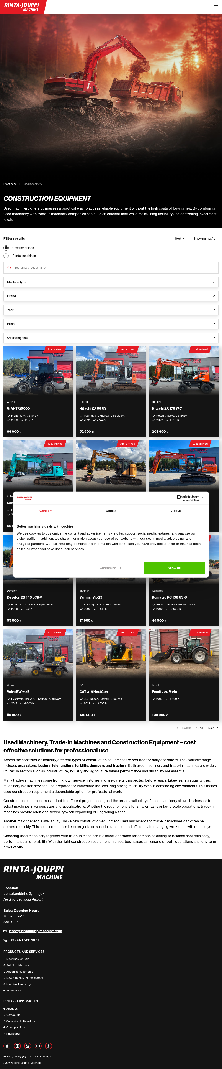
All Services (13, 990)
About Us (12, 1008)
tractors (120, 765)
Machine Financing (18, 984)
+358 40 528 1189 (24, 940)
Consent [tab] (45, 511)
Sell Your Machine (17, 965)
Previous (186, 727)
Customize (108, 567)
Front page (10, 184)
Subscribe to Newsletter (21, 1021)
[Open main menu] (216, 7)
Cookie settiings (40, 1056)
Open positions (15, 1027)
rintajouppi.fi (14, 1033)
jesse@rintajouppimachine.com (35, 931)
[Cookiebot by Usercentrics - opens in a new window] (186, 498)
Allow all (174, 567)
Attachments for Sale (19, 971)
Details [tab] (111, 511)
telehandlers (62, 765)
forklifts (81, 765)
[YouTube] (38, 1046)
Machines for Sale (17, 959)
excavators (27, 765)
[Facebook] (6, 1046)
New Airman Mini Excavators (24, 978)
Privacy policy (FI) (14, 1056)
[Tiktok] (48, 1046)
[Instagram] (17, 1046)
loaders (44, 765)
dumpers (97, 765)
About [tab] (176, 511)
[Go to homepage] (21, 7)
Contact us (13, 1014)
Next (211, 727)
